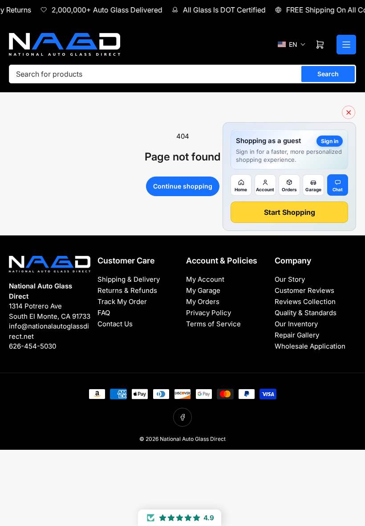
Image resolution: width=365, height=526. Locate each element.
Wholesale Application (310, 346)
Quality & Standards (306, 312)
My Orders (202, 301)
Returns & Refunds (127, 290)
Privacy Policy (208, 312)
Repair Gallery (297, 335)
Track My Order (122, 301)
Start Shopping (289, 212)
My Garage (203, 290)
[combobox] (182, 74)
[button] (291, 44)
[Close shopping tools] (348, 112)
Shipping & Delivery (128, 279)
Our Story (290, 279)
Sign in (329, 141)
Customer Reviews (304, 290)
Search (328, 74)
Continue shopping (182, 186)
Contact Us (115, 324)
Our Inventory (296, 324)
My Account (205, 279)
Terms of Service (213, 324)
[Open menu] (346, 44)
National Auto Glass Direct (193, 439)
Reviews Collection (305, 301)
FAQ (103, 312)
